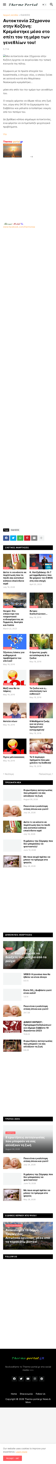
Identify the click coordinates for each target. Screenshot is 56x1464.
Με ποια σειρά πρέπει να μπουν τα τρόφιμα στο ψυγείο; (36, 859)
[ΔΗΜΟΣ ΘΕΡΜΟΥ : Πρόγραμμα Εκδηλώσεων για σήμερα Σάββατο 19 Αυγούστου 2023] (12, 1027)
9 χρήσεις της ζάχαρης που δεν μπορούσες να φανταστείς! (38, 844)
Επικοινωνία (26, 1393)
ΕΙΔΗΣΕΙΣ (25, 15)
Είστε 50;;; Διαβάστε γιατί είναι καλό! (37, 991)
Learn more (21, 1451)
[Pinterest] (27, 538)
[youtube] (28, 1378)
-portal (13, 141)
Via (5, 134)
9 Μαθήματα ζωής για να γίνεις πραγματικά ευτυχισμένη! (39, 725)
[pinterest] (41, 1378)
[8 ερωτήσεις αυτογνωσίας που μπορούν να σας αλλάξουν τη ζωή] (12, 795)
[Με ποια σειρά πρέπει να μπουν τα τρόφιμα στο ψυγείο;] (12, 861)
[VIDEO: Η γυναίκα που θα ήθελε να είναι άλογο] (12, 979)
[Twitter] (13, 538)
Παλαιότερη (45, 774)
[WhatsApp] (20, 538)
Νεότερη (9, 774)
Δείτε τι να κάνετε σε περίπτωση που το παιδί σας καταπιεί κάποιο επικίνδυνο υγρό (14, 578)
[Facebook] (6, 538)
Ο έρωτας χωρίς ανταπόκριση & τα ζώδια (39, 655)
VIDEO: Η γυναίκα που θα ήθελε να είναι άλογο (36, 975)
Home (14, 1393)
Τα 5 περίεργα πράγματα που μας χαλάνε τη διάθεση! (40, 760)
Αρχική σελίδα (10, 15)
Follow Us (40, 1393)
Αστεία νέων (10, 721)
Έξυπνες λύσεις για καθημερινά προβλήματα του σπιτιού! (13, 656)
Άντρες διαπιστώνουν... (38, 612)
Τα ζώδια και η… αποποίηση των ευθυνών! (38, 691)
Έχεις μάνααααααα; (14, 757)
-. (13, 223)
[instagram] (34, 1378)
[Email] (34, 538)
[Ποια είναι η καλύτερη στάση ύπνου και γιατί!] (12, 811)
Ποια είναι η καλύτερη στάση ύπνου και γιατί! (35, 807)
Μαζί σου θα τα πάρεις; (11, 689)
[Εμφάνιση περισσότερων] (41, 538)
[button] (4, 4)
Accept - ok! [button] (12, 1458)
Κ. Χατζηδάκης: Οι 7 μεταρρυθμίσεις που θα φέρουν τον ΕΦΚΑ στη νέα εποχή (41, 576)
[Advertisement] (28, 186)
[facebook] (14, 1378)
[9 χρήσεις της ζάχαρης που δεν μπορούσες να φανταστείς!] (12, 846)
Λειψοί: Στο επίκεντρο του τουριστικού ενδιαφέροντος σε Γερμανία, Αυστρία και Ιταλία (13, 618)
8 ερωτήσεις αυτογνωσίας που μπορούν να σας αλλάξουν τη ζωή (37, 793)
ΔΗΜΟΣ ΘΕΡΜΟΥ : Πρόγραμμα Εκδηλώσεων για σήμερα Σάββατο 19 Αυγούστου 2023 (37, 1026)
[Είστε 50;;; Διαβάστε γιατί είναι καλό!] (12, 995)
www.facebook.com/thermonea (19, 226)
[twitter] (21, 1378)
